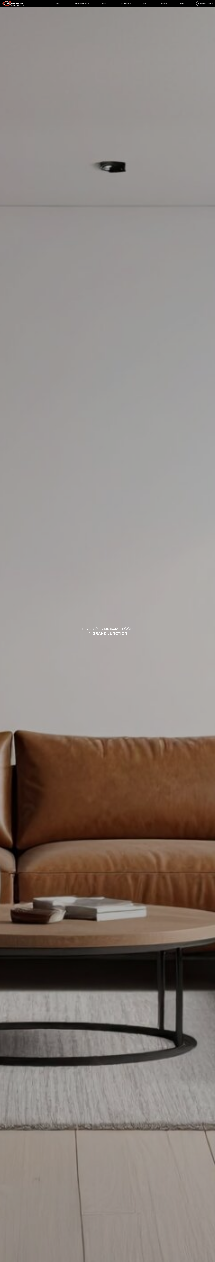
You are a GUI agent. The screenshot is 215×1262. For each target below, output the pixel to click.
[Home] (13, 3)
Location (164, 3)
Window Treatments (81, 3)
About (145, 3)
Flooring (58, 3)
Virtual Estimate (126, 3)
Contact (181, 3)
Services (104, 3)
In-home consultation (204, 3)
